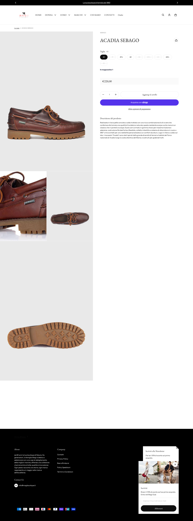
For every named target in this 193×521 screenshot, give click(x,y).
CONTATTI (109, 15)
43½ (148, 57)
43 (139, 57)
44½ (167, 57)
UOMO (63, 15)
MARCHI (78, 15)
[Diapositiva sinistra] (15, 2)
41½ (121, 57)
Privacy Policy (62, 459)
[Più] (116, 94)
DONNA (49, 15)
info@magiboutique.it (27, 485)
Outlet (120, 15)
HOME (38, 15)
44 (158, 57)
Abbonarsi (159, 508)
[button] (163, 15)
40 (104, 57)
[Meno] (103, 94)
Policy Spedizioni (63, 467)
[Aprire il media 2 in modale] (46, 101)
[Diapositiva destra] (177, 2)
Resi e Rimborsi (63, 463)
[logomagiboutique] (24, 15)
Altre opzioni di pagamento (139, 109)
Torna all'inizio (20, 436)
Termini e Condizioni (65, 472)
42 (130, 57)
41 (112, 57)
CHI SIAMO (95, 15)
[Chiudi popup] (175, 464)
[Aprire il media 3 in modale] (23, 206)
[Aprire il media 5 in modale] (46, 311)
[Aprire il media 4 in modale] (70, 206)
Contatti (60, 455)
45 (104, 63)
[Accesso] (169, 15)
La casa (16, 28)
